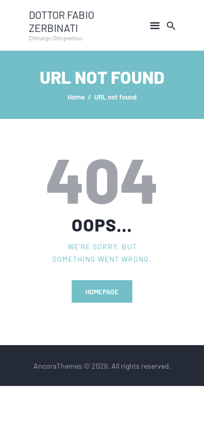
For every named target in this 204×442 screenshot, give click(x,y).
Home (76, 96)
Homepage (102, 291)
